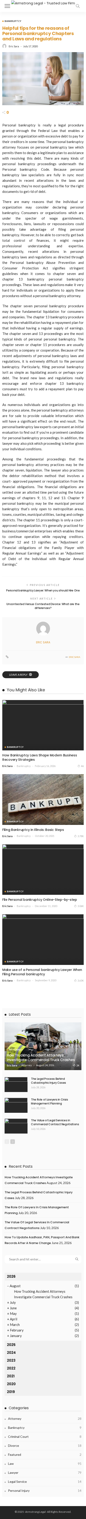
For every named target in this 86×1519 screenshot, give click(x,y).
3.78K (81, 836)
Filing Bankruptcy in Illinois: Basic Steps (33, 829)
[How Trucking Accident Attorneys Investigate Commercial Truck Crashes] (43, 1046)
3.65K (81, 980)
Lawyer (44, 1472)
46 (82, 765)
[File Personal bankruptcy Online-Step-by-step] (43, 869)
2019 (11, 1391)
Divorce (44, 1445)
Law (44, 1463)
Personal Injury (44, 1490)
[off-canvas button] (7, 6)
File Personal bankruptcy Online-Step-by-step (39, 899)
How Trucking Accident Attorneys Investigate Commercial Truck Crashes (41, 1057)
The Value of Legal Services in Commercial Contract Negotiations (55, 1122)
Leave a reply (18, 674)
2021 (11, 1376)
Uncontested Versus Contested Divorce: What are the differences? (42, 606)
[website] (7, 657)
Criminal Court (44, 1436)
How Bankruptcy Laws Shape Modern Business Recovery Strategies (39, 757)
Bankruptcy (13, 21)
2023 (11, 1360)
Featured (44, 1454)
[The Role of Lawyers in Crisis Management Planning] (16, 1105)
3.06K (81, 905)
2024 (11, 1352)
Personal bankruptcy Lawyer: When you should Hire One (43, 590)
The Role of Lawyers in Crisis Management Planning (49, 1101)
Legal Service (44, 1481)
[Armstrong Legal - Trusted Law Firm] (43, 2)
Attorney (16, 1049)
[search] (78, 6)
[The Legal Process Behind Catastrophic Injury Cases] (16, 1084)
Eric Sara (14, 46)
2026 (11, 1276)
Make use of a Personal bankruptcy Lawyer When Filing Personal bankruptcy (42, 971)
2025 (11, 1344)
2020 (11, 1384)
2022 (11, 1368)
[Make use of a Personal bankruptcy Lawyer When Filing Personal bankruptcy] (43, 939)
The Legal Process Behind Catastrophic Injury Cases (48, 1081)
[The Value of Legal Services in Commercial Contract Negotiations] (16, 1126)
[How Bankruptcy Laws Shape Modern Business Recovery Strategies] (43, 725)
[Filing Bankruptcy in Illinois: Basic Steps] (43, 799)
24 (77, 1065)
